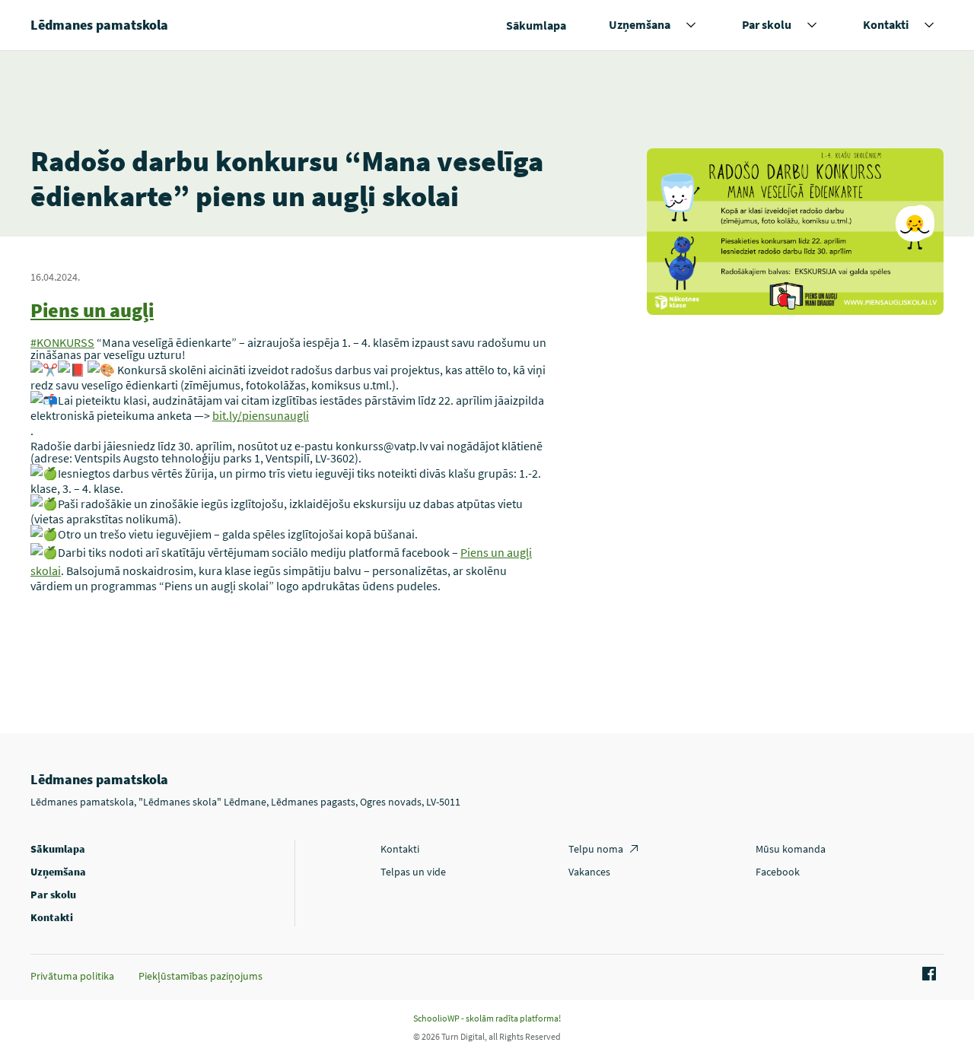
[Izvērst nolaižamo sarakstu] (690, 25)
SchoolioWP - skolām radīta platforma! (487, 1018)
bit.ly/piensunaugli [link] (260, 415)
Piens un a (75, 310)
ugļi (137, 310)
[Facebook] (927, 974)
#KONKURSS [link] (62, 342)
